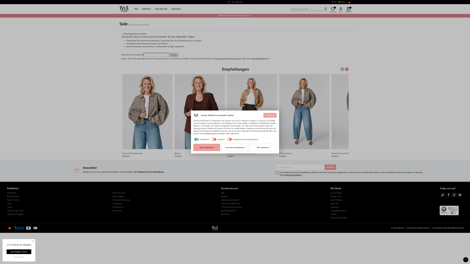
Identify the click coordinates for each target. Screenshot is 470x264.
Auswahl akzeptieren (235, 147)
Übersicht (271, 115)
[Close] (33, 241)
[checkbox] (201, 139)
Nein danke (19, 257)
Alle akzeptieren (206, 147)
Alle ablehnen (263, 147)
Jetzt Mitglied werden (19, 252)
